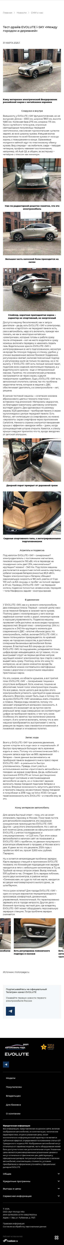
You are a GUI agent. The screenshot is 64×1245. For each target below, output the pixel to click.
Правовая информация (13, 1223)
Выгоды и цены (12, 1188)
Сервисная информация (17, 1196)
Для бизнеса (13, 1104)
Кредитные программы (16, 1181)
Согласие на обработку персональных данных (24, 1226)
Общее (7, 1173)
